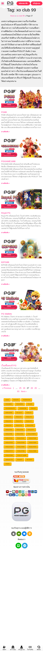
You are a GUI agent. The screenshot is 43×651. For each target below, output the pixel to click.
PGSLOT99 (20, 434)
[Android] (18, 533)
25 (20, 388)
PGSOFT (19, 459)
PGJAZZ (30, 404)
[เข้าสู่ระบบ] (21, 647)
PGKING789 (22, 408)
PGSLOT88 (9, 434)
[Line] (18, 545)
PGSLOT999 (9, 455)
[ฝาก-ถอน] (13, 647)
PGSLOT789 (20, 451)
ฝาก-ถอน (13, 649)
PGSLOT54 (9, 429)
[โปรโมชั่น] (30, 647)
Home (12, 16)
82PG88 (5, 262)
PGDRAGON (26, 399)
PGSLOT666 (20, 446)
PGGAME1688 (8, 161)
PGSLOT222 (9, 442)
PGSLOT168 (32, 438)
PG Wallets (6, 314)
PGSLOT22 (30, 425)
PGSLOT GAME (21, 455)
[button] (3, 3)
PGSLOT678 (32, 446)
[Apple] (13, 533)
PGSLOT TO (9, 459)
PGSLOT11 (19, 425)
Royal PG (5, 213)
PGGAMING (19, 404)
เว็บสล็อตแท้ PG (8, 365)
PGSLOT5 (19, 421)
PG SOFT (29, 459)
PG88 (4, 112)
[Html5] (29, 533)
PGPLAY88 (9, 412)
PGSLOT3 (29, 416)
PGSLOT (28, 412)
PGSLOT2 (19, 416)
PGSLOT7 (29, 421)
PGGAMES (9, 404)
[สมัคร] (4, 647)
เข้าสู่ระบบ (21, 649)
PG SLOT (19, 412)
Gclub (7, 399)
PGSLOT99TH (32, 434)
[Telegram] (25, 545)
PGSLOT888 (32, 451)
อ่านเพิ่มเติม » (5, 131)
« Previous (6, 388)
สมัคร (4, 649)
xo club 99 (20, 16)
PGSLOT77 (31, 429)
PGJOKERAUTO (10, 408)
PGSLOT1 (8, 416)
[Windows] (24, 533)
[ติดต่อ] (38, 647)
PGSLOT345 (20, 442)
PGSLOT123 (20, 438)
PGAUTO (16, 399)
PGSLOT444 (9, 446)
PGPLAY (33, 408)
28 (32, 388)
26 (24, 388)
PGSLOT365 (32, 442)
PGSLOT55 (20, 429)
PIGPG (8, 464)
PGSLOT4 (8, 421)
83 (18, 391)
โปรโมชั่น (30, 649)
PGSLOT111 (9, 438)
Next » (24, 391)
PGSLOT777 (9, 451)
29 (36, 388)
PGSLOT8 (8, 425)
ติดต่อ (39, 649)
